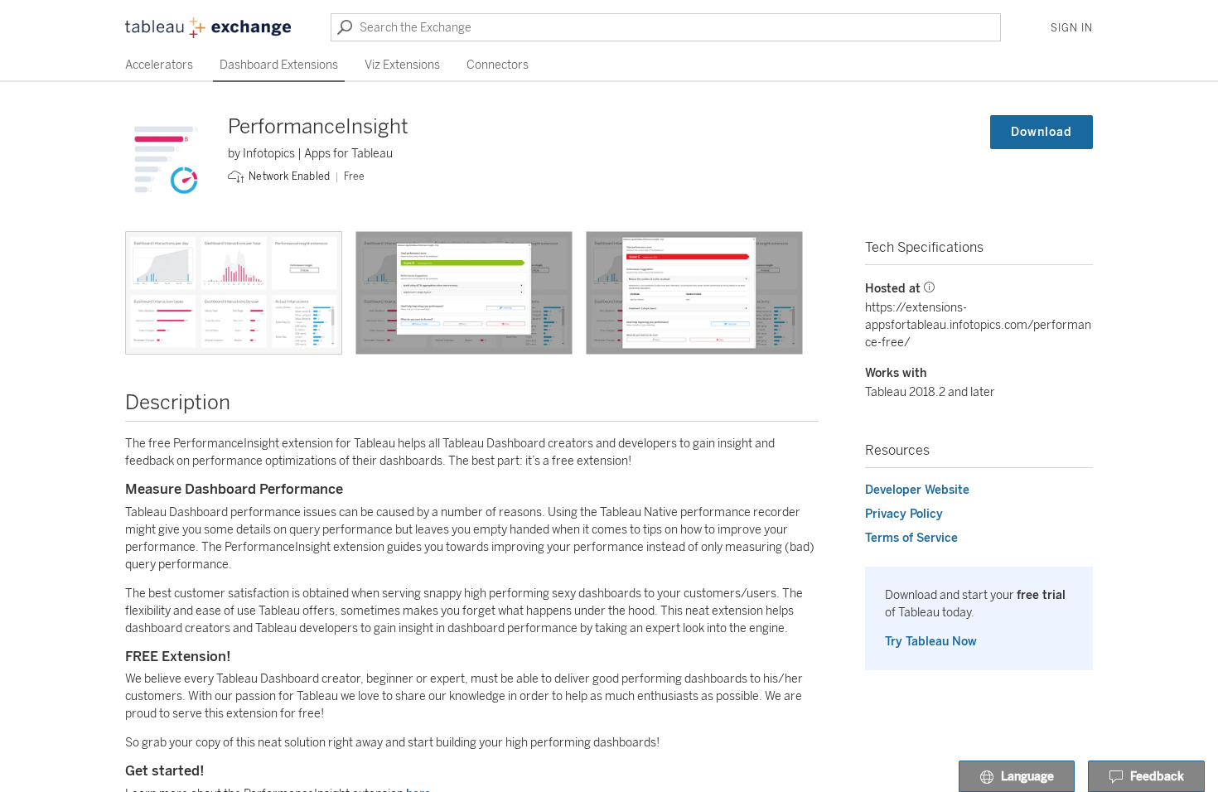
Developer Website (917, 490)
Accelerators (159, 65)
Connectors (497, 65)
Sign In (1072, 28)
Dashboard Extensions (279, 65)
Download (1041, 132)
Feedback (1157, 777)
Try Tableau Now (931, 642)
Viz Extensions (402, 65)
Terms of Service (911, 538)
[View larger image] (233, 293)
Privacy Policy (904, 514)
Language (1027, 777)
